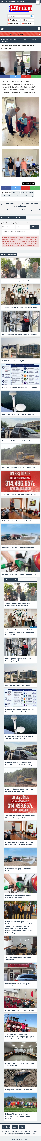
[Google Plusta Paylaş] (25, 76)
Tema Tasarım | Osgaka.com (20, 1139)
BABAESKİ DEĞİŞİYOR (17, 34)
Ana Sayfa (13, 20)
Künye (22, 1127)
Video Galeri (14, 23)
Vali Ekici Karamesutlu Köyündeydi (20, 210)
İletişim (26, 20)
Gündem (14, 39)
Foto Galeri (28, 23)
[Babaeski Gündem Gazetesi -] (20, 8)
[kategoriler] (39, 28)
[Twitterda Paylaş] (15, 76)
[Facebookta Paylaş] (5, 76)
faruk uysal (16, 192)
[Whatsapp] (36, 76)
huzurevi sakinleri (27, 192)
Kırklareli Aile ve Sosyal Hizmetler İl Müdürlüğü (18, 196)
